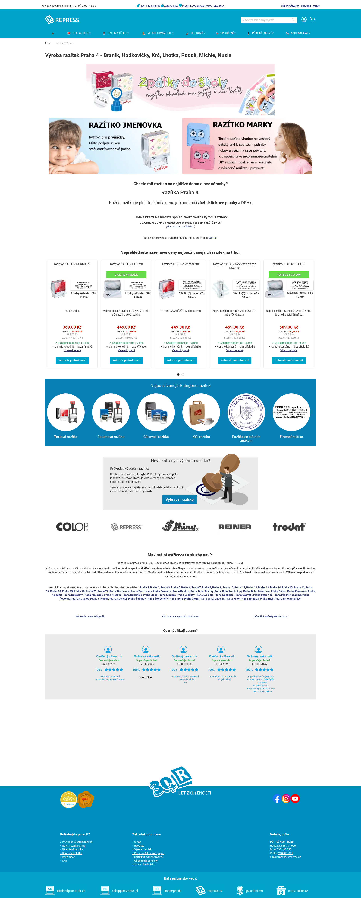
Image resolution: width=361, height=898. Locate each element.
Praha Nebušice (224, 594)
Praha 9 (216, 587)
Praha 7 (196, 587)
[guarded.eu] (249, 896)
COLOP (212, 237)
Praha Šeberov (137, 598)
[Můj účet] (304, 20)
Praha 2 (154, 587)
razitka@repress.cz (289, 856)
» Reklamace (67, 856)
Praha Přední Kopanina (287, 594)
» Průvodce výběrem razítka (76, 841)
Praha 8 (206, 587)
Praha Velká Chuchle (212, 598)
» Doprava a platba (71, 853)
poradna (306, 5)
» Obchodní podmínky (145, 860)
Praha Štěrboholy (157, 598)
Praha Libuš (150, 594)
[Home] (53, 33)
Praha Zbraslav (250, 598)
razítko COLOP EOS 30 (288, 264)
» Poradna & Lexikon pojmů (148, 853)
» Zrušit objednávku (143, 864)
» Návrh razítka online (72, 845)
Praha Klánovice (297, 591)
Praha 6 (185, 587)
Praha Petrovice (262, 594)
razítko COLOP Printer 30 (180, 264)
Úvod (47, 43)
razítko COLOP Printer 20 (72, 264)
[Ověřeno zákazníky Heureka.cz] (68, 807)
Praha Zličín (267, 598)
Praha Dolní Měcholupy (228, 591)
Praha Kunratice (132, 594)
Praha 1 (144, 587)
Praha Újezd (191, 598)
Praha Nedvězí (243, 594)
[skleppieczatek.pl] (119, 896)
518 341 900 (288, 845)
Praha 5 (175, 587)
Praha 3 (165, 587)
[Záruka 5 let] (85, 807)
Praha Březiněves (141, 591)
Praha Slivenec (99, 598)
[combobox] (269, 20)
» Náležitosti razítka (71, 849)
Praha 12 (251, 587)
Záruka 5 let (171, 5)
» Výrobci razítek (142, 849)
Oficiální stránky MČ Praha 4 (271, 616)
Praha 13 (263, 587)
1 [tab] (178, 374)
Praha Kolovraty (73, 594)
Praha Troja (176, 598)
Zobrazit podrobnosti (72, 360)
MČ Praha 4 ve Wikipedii (90, 616)
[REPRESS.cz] (209, 896)
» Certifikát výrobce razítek (147, 856)
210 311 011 (285, 853)
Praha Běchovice (119, 591)
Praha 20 (79, 591)
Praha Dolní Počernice (256, 591)
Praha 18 (55, 591)
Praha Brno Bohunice (288, 598)
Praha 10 (228, 587)
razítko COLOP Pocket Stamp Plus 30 (234, 266)
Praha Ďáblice (181, 591)
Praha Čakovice (162, 591)
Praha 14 (275, 587)
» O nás (136, 841)
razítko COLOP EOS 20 (126, 264)
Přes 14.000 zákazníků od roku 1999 (203, 5)
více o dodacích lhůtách (180, 226)
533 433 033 (284, 849)
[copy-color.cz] (292, 896)
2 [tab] (182, 374)
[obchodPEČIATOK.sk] (65, 896)
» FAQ (63, 860)
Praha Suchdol (118, 598)
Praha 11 (239, 587)
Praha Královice (93, 594)
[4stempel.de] (167, 896)
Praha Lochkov (186, 594)
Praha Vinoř (233, 598)
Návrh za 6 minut (150, 5)
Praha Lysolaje (204, 594)
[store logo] (62, 19)
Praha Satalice (80, 598)
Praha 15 (287, 587)
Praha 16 (299, 587)
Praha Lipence (167, 594)
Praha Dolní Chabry (201, 591)
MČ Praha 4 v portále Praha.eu (180, 616)
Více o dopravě (72, 350)
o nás (316, 5)
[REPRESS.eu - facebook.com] (277, 802)
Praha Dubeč (278, 591)
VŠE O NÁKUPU (290, 5)
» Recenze (138, 845)
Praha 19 (67, 591)
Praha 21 (91, 591)
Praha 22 (103, 591)
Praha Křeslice (112, 594)
